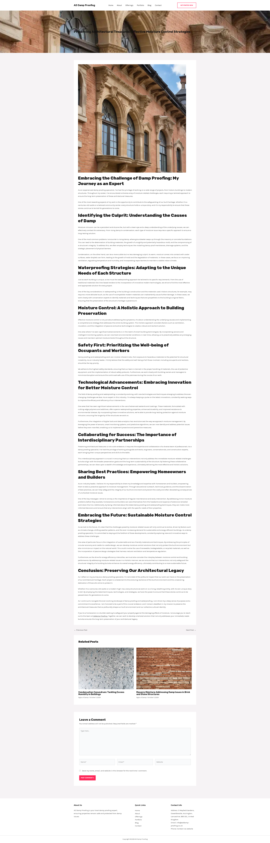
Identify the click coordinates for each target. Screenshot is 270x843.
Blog (149, 5)
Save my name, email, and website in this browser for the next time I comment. (114, 771)
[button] (186, 5)
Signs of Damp (83, 697)
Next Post (191, 630)
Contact (158, 5)
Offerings (129, 5)
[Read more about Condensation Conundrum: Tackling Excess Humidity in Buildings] (106, 668)
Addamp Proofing (100, 616)
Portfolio (140, 5)
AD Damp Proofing (84, 5)
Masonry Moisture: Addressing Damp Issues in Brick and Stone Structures (163, 693)
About (119, 5)
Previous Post (80, 630)
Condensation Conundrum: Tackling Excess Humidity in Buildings (101, 693)
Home (110, 5)
